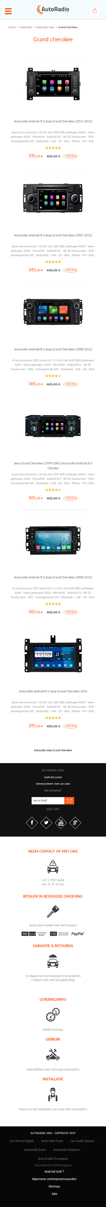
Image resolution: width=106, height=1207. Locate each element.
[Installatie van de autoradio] (53, 1094)
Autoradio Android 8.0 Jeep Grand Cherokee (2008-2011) (53, 349)
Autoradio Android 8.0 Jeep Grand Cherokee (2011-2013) (53, 121)
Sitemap (54, 1186)
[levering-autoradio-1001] (53, 1014)
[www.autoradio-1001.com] (53, 9)
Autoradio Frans (52, 1141)
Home (12, 27)
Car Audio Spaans (82, 1141)
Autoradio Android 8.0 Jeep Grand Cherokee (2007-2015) (53, 235)
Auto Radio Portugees (53, 1159)
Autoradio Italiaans (66, 1150)
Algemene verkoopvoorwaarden (54, 1179)
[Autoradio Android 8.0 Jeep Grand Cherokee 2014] (53, 654)
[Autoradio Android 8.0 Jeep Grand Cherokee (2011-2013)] (53, 84)
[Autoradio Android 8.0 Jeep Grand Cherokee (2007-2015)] (53, 198)
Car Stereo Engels (22, 1141)
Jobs (54, 1194)
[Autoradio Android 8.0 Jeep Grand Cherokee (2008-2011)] (53, 312)
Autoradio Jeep (45, 27)
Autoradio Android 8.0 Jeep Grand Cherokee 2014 (53, 691)
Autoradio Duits (35, 1150)
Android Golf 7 (54, 1172)
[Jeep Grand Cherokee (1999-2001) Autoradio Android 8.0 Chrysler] (53, 426)
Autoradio (26, 27)
